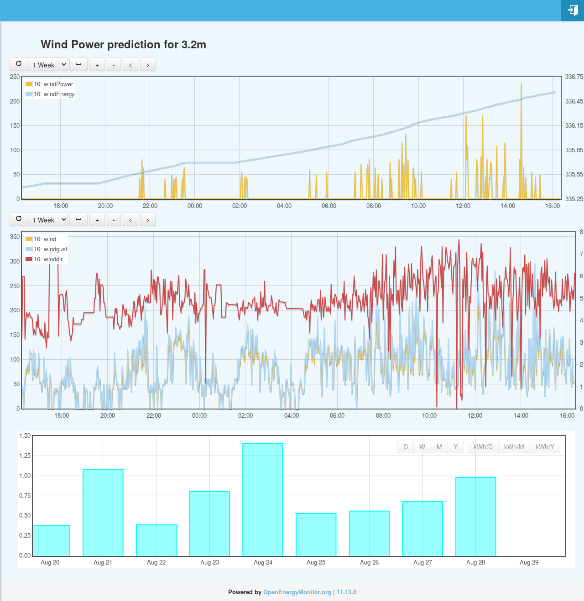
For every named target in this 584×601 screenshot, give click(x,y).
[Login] (572, 10)
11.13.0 (346, 591)
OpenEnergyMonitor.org (297, 591)
